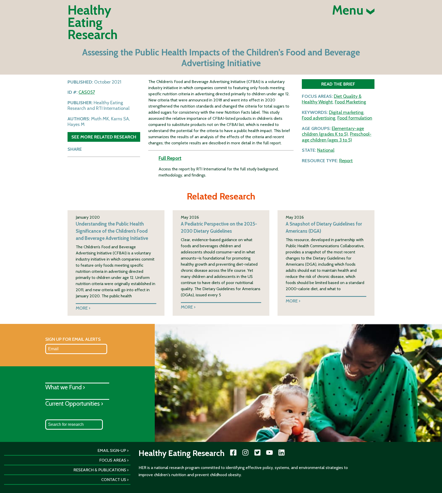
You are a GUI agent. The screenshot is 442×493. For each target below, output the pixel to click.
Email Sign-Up (111, 450)
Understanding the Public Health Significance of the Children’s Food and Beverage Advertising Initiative (112, 231)
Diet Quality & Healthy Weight (331, 99)
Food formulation (354, 118)
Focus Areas (112, 460)
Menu (349, 10)
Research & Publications (99, 469)
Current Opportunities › (74, 403)
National (325, 150)
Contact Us (113, 479)
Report (346, 160)
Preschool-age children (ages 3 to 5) (336, 137)
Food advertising (318, 118)
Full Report (170, 158)
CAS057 (87, 92)
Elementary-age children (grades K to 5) (333, 131)
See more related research (103, 136)
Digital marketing (346, 112)
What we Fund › (65, 387)
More (82, 308)
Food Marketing (350, 102)
